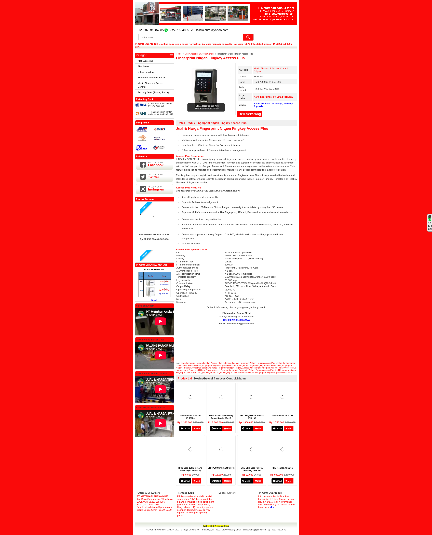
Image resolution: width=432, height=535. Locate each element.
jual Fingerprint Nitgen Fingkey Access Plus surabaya (226, 372)
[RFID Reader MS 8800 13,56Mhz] (190, 408)
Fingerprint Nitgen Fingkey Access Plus (210, 58)
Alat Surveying (145, 60)
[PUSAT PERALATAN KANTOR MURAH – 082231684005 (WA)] (216, 24)
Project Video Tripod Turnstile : (152, 373)
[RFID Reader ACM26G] (282, 461)
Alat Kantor (144, 66)
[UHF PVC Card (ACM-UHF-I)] (221, 461)
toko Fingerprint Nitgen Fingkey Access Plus (272, 372)
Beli (198, 428)
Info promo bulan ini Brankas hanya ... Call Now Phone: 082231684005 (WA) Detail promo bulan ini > (276, 501)
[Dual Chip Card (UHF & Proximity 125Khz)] (251, 461)
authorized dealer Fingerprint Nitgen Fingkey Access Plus (249, 363)
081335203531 (279, 530)
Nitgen (257, 71)
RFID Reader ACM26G (282, 468)
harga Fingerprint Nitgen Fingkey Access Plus (232, 368)
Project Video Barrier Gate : (150, 339)
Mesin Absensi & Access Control (199, 54)
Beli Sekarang (250, 114)
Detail (186, 428)
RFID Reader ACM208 (282, 415)
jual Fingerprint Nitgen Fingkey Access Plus (254, 370)
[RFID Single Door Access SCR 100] (251, 408)
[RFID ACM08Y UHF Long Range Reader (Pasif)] (221, 408)
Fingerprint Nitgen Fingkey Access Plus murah (260, 365)
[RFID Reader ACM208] (282, 408)
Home (179, 54)
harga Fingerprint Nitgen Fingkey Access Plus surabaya (208, 370)
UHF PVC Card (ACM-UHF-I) (221, 468)
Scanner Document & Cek (151, 77)
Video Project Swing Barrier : (151, 407)
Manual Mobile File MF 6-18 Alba (154, 235)
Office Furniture (146, 72)
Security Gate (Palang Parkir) (153, 92)
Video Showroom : (146, 305)
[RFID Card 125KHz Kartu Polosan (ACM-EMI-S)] (190, 461)
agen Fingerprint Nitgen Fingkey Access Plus (201, 363)
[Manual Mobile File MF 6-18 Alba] (154, 217)
